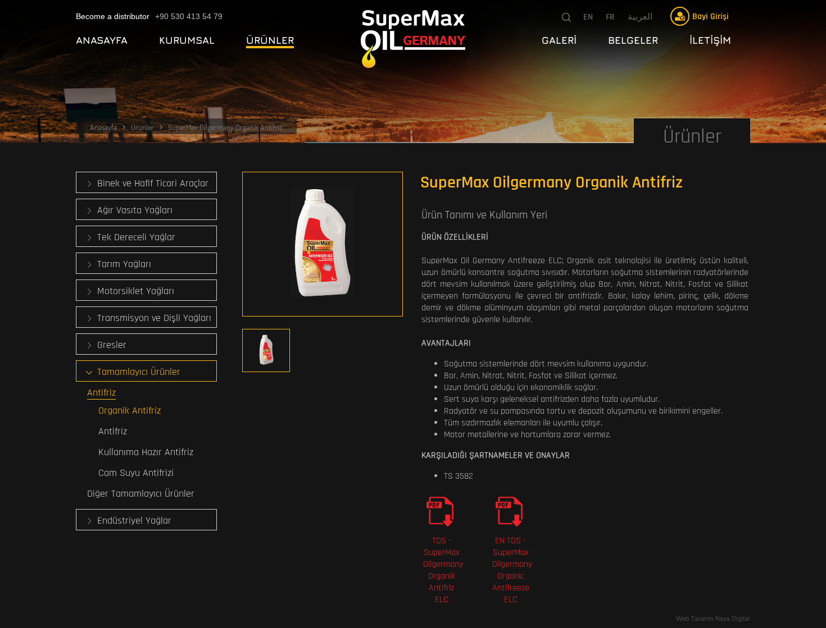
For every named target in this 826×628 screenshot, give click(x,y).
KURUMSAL (187, 40)
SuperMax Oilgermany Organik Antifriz (225, 127)
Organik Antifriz (129, 410)
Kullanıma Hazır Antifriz (145, 452)
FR (610, 17)
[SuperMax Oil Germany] (413, 39)
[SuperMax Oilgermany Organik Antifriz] (322, 244)
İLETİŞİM (710, 40)
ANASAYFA (102, 40)
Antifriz (112, 431)
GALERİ (559, 40)
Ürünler (142, 127)
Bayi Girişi (710, 16)
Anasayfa (103, 127)
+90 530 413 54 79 (189, 16)
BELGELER (633, 40)
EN (588, 17)
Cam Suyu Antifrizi (136, 472)
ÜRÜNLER (270, 40)
